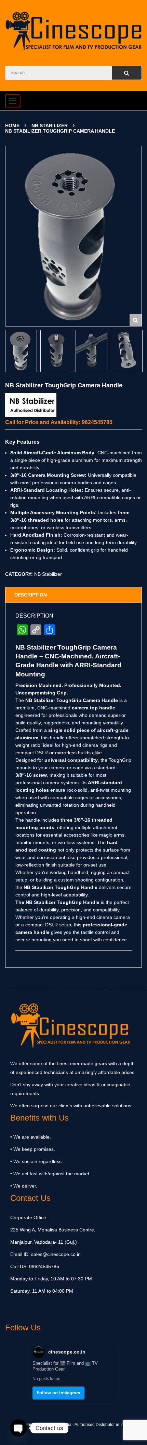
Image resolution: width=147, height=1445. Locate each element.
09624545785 (43, 1266)
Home (12, 125)
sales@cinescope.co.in (56, 1254)
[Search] (127, 73)
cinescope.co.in (66, 1352)
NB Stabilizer (49, 125)
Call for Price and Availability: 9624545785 (58, 422)
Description (30, 595)
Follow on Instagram (58, 1392)
